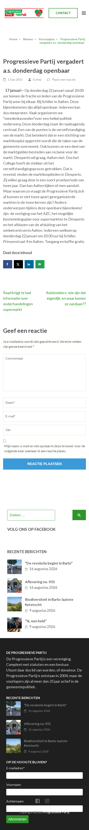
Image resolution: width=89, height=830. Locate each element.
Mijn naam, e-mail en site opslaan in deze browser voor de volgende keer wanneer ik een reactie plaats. (44, 448)
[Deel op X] (18, 264)
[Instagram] (47, 801)
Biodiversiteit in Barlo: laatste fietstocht (49, 602)
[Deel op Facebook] (7, 264)
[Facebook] (37, 801)
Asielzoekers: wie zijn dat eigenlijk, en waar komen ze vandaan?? (66, 298)
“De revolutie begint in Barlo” (49, 563)
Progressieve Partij (56, 812)
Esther (37, 79)
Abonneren (17, 819)
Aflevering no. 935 (40, 582)
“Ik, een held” (36, 621)
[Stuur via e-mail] (39, 264)
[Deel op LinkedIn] (29, 264)
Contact (63, 13)
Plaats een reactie (63, 79)
